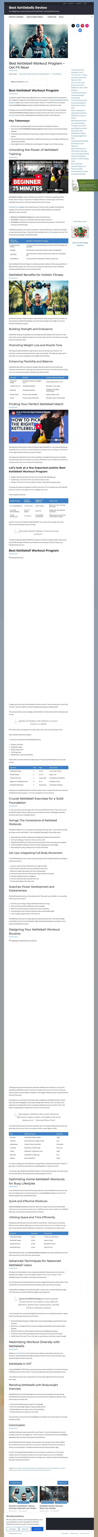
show (26, 82)
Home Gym (51, 17)
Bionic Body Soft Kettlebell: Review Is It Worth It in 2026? (78, 166)
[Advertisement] (84, 52)
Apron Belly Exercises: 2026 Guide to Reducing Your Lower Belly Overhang (80, 151)
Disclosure (64, 1533)
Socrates (19, 1533)
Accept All (37, 1529)
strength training (32, 1470)
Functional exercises (51, 1468)
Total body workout (44, 1470)
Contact (78, 3)
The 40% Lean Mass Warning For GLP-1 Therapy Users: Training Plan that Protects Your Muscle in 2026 (79, 75)
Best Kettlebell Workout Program (23, 1468)
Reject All (25, 1529)
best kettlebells (19, 1353)
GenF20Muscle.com (80, 221)
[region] (25, 1523)
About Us (71, 3)
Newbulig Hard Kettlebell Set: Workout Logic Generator (79, 143)
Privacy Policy (84, 1533)
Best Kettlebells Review (28, 7)
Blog (85, 3)
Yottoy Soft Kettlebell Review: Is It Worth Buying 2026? (80, 158)
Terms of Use (74, 1533)
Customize (12, 1529)
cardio (49, 232)
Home (64, 3)
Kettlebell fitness (20, 1470)
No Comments (56, 74)
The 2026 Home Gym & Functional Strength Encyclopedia (79, 95)
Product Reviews (16, 17)
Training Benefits (44, 74)
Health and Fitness (35, 17)
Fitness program (40, 1468)
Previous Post (16, 1483)
